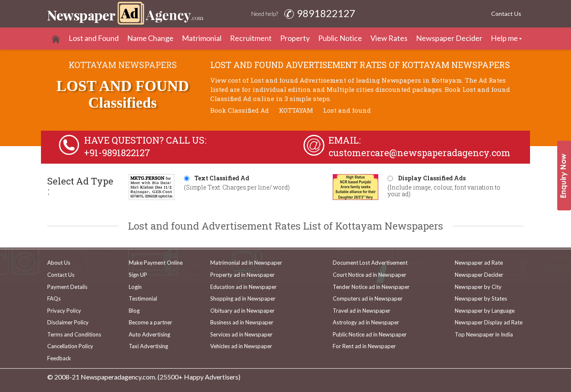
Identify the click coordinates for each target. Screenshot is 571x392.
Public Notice (340, 38)
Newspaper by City (478, 286)
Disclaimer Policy (68, 322)
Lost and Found (94, 38)
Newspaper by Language (485, 310)
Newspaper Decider (449, 38)
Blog (134, 310)
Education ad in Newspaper (243, 286)
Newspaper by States (481, 298)
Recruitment (251, 38)
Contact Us (506, 13)
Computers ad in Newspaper (368, 298)
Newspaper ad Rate (479, 262)
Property (295, 38)
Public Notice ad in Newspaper (370, 334)
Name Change (150, 38)
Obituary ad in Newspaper (242, 310)
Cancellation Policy (70, 346)
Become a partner (150, 322)
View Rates (389, 38)
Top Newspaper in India (484, 334)
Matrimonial (202, 38)
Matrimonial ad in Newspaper (246, 262)
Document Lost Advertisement (370, 262)
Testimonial (143, 298)
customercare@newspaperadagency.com (419, 153)
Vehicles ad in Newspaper (241, 346)
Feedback (59, 358)
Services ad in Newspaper (241, 334)
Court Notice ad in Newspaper (369, 274)
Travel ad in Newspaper (361, 310)
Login (135, 286)
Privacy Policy (64, 310)
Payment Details (67, 286)
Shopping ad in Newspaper (242, 298)
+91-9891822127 (117, 153)
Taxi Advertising (148, 346)
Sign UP (138, 274)
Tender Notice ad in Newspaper (371, 286)
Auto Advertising (149, 334)
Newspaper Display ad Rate (489, 322)
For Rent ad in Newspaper (364, 346)
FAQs (54, 298)
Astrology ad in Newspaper (366, 322)
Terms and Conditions (74, 334)
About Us (58, 262)
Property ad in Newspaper (242, 274)
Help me (504, 38)
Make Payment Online (156, 262)
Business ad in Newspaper (241, 322)
